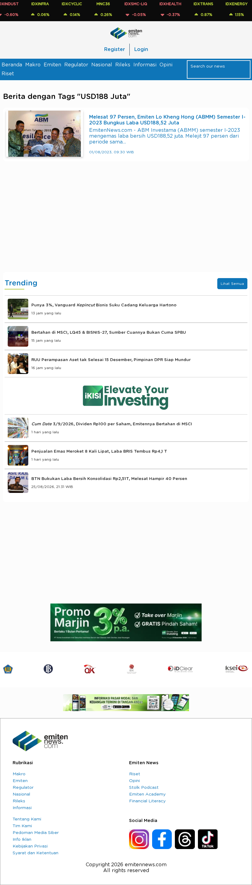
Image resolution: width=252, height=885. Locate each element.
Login (141, 49)
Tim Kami (22, 826)
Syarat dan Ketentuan (35, 853)
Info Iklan (22, 839)
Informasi (144, 64)
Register (114, 49)
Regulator (76, 64)
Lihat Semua (232, 283)
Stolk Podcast (144, 787)
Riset (8, 73)
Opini (165, 64)
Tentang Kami (27, 819)
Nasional (101, 64)
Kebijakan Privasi (30, 846)
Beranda (12, 64)
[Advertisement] (126, 223)
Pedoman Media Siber (36, 833)
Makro (33, 64)
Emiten (52, 64)
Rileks (122, 64)
